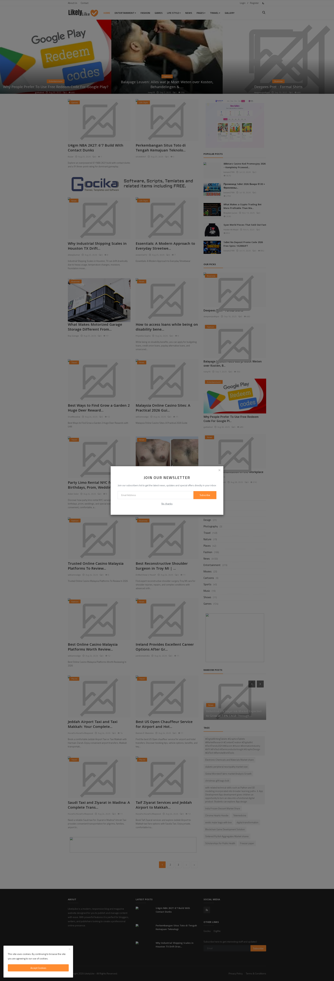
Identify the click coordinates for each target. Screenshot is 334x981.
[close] (219, 470)
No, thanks (167, 503)
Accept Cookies (38, 968)
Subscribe (205, 495)
